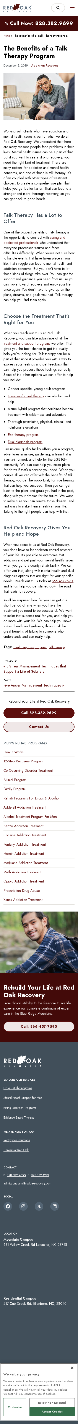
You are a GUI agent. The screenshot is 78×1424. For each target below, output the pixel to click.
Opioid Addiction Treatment (23, 881)
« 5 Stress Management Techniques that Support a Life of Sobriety (34, 669)
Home (6, 36)
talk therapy (57, 647)
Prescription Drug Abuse (21, 890)
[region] (39, 1392)
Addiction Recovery (44, 65)
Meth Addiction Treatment (22, 872)
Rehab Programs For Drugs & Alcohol (31, 798)
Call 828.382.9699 (39, 712)
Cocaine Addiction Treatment (24, 835)
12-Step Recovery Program (23, 761)
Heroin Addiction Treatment (23, 853)
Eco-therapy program (23, 434)
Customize (15, 1407)
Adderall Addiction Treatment (24, 807)
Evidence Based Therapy (18, 1117)
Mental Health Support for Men (22, 1098)
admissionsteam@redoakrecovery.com (27, 1183)
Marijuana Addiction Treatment (25, 862)
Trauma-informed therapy (26, 396)
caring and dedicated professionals (34, 240)
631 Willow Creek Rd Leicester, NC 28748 (35, 1244)
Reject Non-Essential (52, 1403)
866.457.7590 (62, 581)
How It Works (13, 752)
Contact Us (39, 726)
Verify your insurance (16, 1140)
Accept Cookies (52, 1411)
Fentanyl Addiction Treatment (24, 844)
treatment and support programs (26, 343)
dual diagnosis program (30, 647)
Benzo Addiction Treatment (23, 826)
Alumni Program (14, 779)
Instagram (23, 1206)
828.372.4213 (40, 1175)
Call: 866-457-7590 (39, 1026)
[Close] (72, 1368)
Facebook (7, 1206)
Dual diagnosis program (25, 441)
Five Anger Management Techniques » (33, 685)
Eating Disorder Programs (19, 1108)
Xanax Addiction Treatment (22, 899)
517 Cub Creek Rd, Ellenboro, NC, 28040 (35, 1303)
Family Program (14, 788)
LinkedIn (54, 1206)
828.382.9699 (16, 1175)
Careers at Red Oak (16, 1150)
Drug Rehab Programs (17, 1088)
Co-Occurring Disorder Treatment (28, 770)
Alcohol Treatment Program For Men (30, 816)
